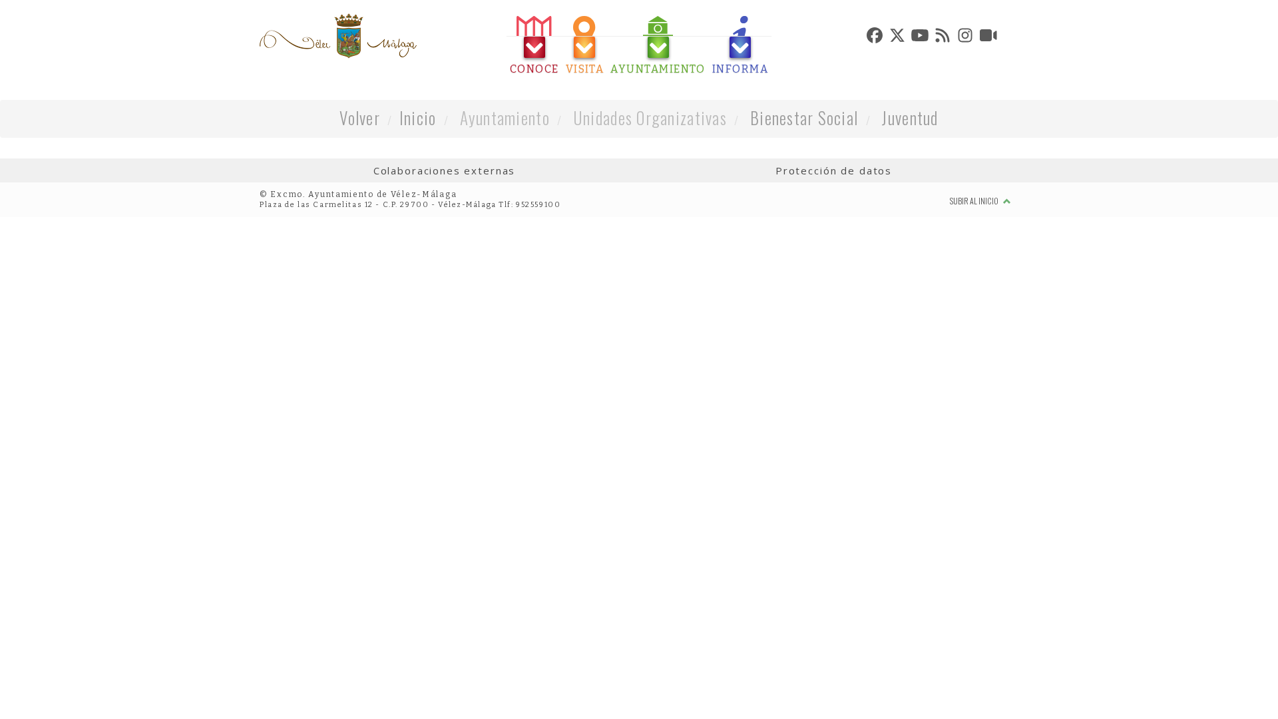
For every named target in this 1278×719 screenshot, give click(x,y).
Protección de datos (833, 170)
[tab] (534, 45)
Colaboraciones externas (444, 170)
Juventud (909, 117)
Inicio (418, 117)
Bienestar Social (804, 117)
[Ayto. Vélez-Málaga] (338, 36)
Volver (359, 117)
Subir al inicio (975, 200)
